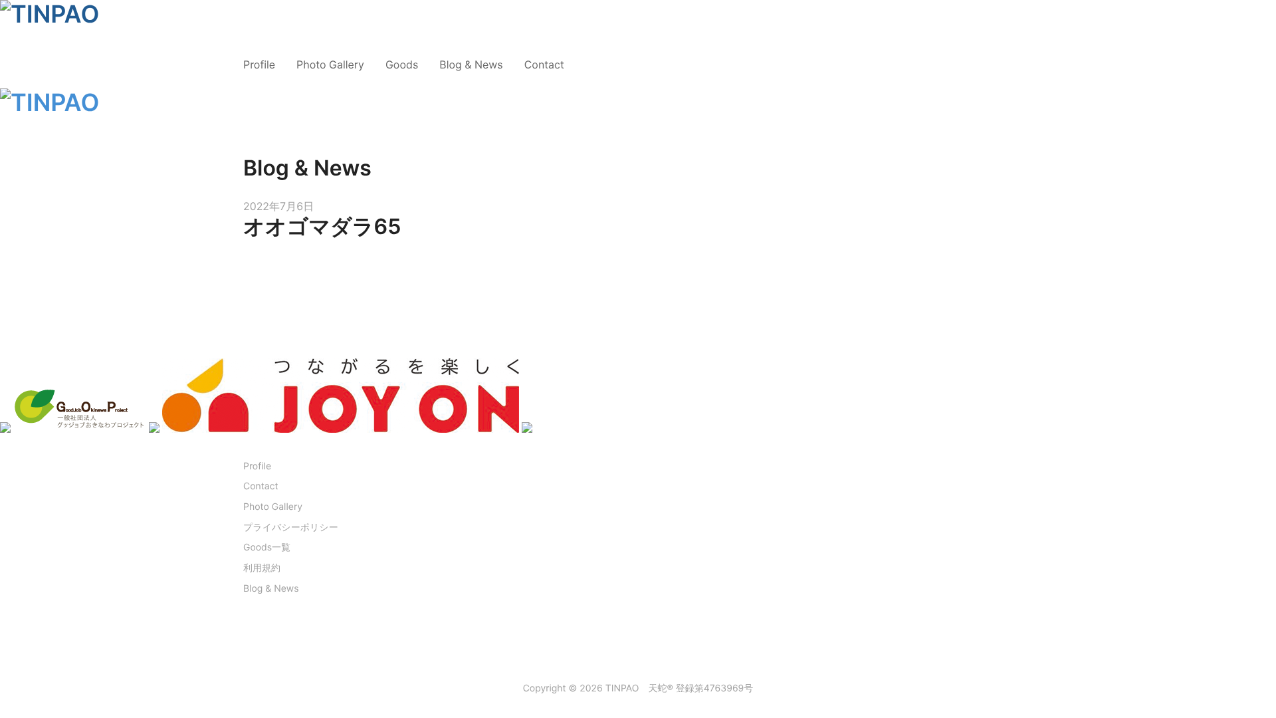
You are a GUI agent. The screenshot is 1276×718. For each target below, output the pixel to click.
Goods (401, 64)
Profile (259, 64)
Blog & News (470, 64)
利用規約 (261, 568)
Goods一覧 (266, 547)
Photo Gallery (330, 64)
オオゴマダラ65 (322, 226)
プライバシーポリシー (290, 527)
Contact (544, 64)
